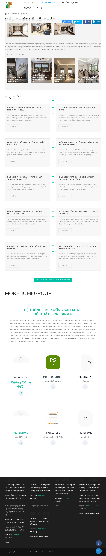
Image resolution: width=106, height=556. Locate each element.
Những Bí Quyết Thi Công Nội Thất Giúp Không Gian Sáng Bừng (76, 178)
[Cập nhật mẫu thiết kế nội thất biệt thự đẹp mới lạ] (88, 70)
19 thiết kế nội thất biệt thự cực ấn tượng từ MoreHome (16, 79)
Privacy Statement (36, 552)
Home (9, 14)
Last (68, 280)
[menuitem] (29, 2)
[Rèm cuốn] (9, 5)
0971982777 (18, 534)
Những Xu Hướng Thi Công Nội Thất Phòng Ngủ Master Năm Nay (78, 143)
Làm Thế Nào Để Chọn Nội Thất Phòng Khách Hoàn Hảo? (24, 213)
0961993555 (43, 495)
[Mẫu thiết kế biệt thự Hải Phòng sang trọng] (64, 29)
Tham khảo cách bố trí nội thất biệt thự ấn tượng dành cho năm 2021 (63, 78)
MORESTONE (21, 432)
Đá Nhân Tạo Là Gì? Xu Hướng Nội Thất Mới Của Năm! (26, 247)
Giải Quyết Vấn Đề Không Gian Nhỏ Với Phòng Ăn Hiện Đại (24, 109)
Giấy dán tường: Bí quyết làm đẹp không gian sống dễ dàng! (77, 247)
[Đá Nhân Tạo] (20, 413)
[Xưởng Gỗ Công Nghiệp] (53, 362)
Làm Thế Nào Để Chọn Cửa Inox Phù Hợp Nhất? (76, 109)
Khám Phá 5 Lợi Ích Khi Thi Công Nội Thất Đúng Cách (25, 143)
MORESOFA (85, 377)
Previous (51, 280)
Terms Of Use (50, 552)
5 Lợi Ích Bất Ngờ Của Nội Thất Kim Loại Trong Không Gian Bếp (25, 178)
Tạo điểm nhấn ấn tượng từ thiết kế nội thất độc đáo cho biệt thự (39, 78)
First (46, 280)
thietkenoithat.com (21, 552)
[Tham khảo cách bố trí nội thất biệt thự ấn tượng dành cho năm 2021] (64, 70)
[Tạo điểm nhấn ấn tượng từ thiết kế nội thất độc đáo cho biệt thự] (41, 70)
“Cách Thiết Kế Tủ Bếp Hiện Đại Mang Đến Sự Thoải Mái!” (78, 213)
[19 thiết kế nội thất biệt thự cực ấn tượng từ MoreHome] (17, 70)
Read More (13, 127)
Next (65, 280)
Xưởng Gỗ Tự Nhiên (21, 384)
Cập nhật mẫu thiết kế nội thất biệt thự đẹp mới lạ (87, 79)
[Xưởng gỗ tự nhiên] (20, 359)
